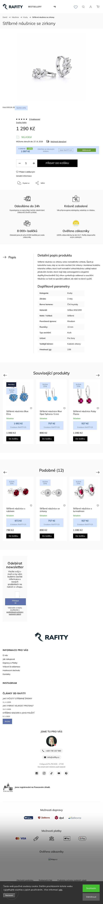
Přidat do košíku (57, 163)
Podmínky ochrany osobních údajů (72, 880)
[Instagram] (44, 773)
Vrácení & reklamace (11, 666)
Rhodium (71, 321)
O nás (5, 655)
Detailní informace (24, 176)
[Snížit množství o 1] (19, 163)
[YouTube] (59, 773)
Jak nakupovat (9, 659)
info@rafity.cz (53, 757)
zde (60, 889)
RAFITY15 (66, 150)
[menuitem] (34, 6)
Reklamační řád (45, 880)
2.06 (69, 349)
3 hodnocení (34, 119)
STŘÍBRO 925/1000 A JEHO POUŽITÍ (18, 713)
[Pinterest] (66, 773)
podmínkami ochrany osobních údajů (14, 613)
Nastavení (9, 895)
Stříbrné (70, 315)
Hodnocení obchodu (11, 670)
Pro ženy (71, 338)
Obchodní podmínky (24, 880)
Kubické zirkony (74, 344)
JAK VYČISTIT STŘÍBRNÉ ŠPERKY (17, 698)
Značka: (21, 123)
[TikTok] (51, 773)
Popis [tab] (12, 257)
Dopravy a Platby (10, 663)
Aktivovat (86, 150)
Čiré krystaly (72, 304)
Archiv (7, 721)
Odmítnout (91, 897)
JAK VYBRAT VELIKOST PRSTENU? (18, 705)
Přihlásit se (15, 602)
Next (98, 375)
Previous (6, 375)
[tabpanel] (18, 411)
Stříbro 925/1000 (74, 310)
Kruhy (69, 293)
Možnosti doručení (58, 141)
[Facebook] (36, 773)
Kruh (69, 332)
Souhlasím (91, 888)
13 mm (70, 327)
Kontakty (6, 674)
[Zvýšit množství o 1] (33, 163)
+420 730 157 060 (53, 751)
